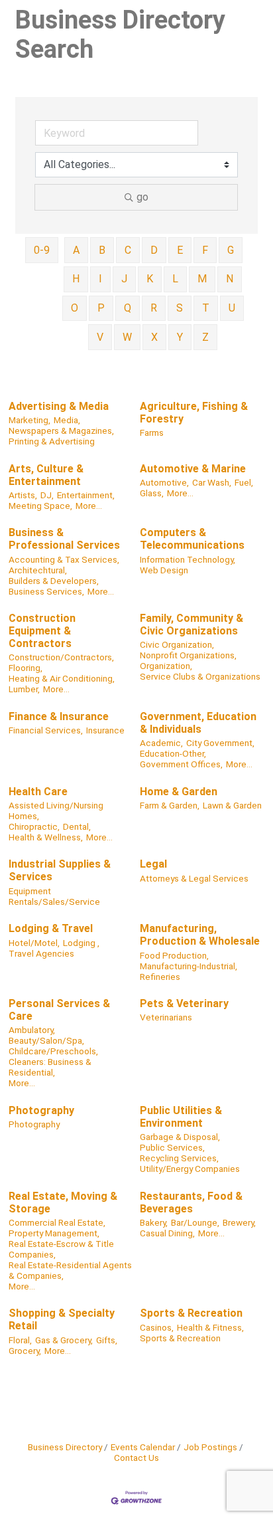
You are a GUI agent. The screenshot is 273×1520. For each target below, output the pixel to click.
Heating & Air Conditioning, (62, 678)
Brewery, (239, 1222)
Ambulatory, (32, 1029)
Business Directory (65, 1447)
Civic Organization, (177, 644)
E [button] (180, 250)
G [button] (230, 250)
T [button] (205, 308)
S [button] (179, 308)
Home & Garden (178, 791)
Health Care (38, 791)
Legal (153, 864)
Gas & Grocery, (64, 1340)
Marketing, (29, 420)
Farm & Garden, (169, 805)
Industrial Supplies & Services (60, 870)
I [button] (100, 278)
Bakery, (154, 1222)
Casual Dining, (167, 1233)
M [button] (202, 278)
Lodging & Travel (51, 928)
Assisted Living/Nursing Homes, (56, 810)
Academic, (161, 742)
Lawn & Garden (232, 805)
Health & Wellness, (46, 837)
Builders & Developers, (54, 580)
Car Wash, (211, 482)
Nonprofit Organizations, (188, 655)
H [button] (76, 278)
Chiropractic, (34, 826)
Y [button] (180, 337)
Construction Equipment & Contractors (42, 631)
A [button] (76, 250)
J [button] (124, 278)
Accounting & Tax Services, (64, 559)
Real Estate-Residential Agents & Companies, (70, 1270)
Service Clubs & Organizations (200, 676)
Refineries (160, 976)
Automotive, (164, 482)
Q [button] (127, 308)
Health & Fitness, (210, 1327)
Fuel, (244, 482)
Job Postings (210, 1447)
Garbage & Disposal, (180, 1136)
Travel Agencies (41, 953)
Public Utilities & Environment (181, 1116)
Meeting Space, (40, 505)
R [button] (153, 308)
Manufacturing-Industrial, (188, 966)
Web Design (164, 570)
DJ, (47, 495)
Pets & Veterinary (184, 1003)
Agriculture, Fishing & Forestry (194, 412)
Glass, (152, 493)
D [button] (154, 250)
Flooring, (25, 667)
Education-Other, (173, 753)
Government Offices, (181, 764)
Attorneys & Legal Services (194, 878)
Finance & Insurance (59, 716)
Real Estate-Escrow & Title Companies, (61, 1249)
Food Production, (174, 955)
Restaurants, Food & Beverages (191, 1202)
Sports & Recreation (191, 1313)
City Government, (220, 742)
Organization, (166, 665)
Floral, (20, 1340)
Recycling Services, (179, 1158)
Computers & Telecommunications (192, 538)
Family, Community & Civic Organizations (191, 624)
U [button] (232, 308)
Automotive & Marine (193, 468)
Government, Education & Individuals (198, 722)
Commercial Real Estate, (57, 1222)
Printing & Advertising (52, 441)
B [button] (102, 250)
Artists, (23, 495)
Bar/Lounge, (195, 1222)
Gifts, (106, 1340)
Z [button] (205, 337)
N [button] (229, 278)
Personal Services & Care (59, 1009)
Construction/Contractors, (61, 657)
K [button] (149, 278)
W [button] (127, 337)
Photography (41, 1110)
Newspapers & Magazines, (61, 430)
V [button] (100, 337)
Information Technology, (187, 559)
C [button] (128, 250)
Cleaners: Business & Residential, (50, 1067)
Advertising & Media (59, 406)
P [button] (101, 308)
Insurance (105, 730)
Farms (152, 432)
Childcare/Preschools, (53, 1051)
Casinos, (157, 1327)
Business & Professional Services (64, 538)
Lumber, (24, 689)
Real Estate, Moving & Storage (63, 1202)
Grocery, (25, 1350)
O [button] (74, 308)
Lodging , (81, 942)
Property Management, (54, 1233)
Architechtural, (38, 570)
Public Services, (172, 1147)
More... (89, 505)
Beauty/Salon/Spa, (46, 1040)
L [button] (175, 278)
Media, (67, 420)
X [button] (154, 337)
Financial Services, (46, 730)
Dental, (77, 826)
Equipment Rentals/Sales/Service (54, 896)
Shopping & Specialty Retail (62, 1319)
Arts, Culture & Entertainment (46, 475)
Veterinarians (166, 1017)
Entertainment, (86, 495)
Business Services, (46, 591)
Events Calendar (143, 1447)
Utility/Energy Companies (190, 1168)
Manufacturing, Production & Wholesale (200, 934)
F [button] (205, 250)
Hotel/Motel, (34, 942)
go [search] (142, 197)
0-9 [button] (42, 250)
